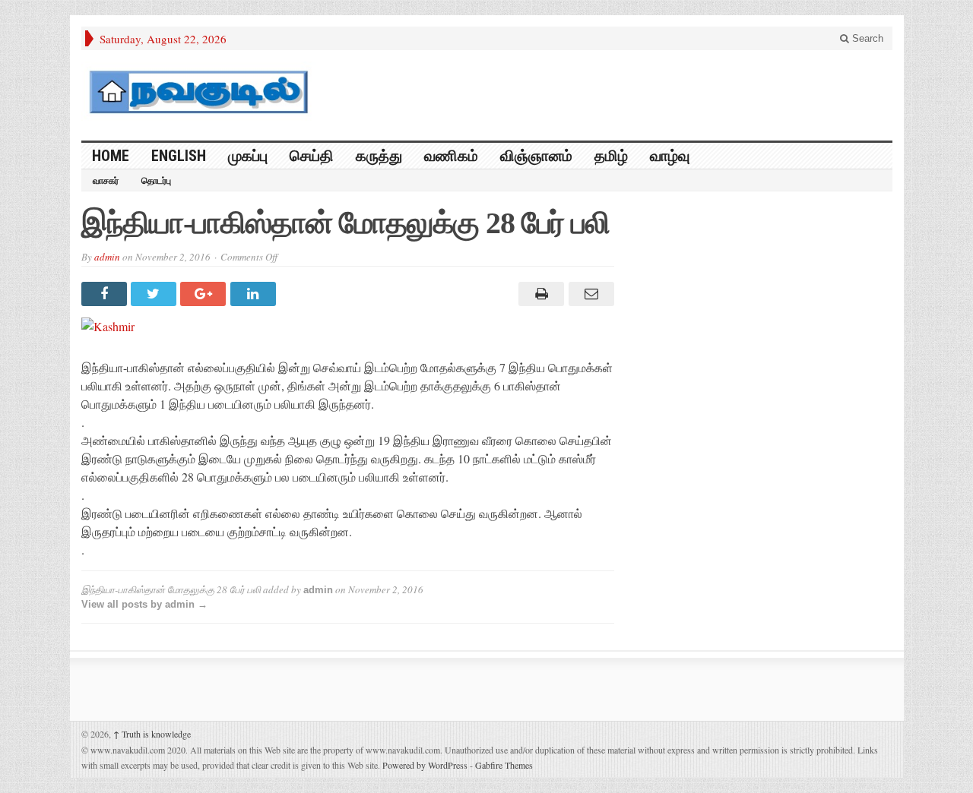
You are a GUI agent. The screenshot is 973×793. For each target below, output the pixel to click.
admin (107, 257)
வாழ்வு (669, 156)
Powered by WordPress (424, 765)
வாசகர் (106, 180)
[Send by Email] (588, 294)
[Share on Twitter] (155, 294)
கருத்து (379, 156)
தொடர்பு (156, 180)
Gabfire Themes (504, 765)
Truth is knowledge (152, 734)
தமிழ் (611, 156)
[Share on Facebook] (106, 294)
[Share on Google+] (205, 294)
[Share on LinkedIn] (255, 294)
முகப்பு (248, 156)
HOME (110, 156)
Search (866, 38)
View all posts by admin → (144, 604)
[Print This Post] (539, 294)
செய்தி (312, 156)
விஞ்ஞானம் (536, 156)
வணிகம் (451, 156)
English (178, 156)
